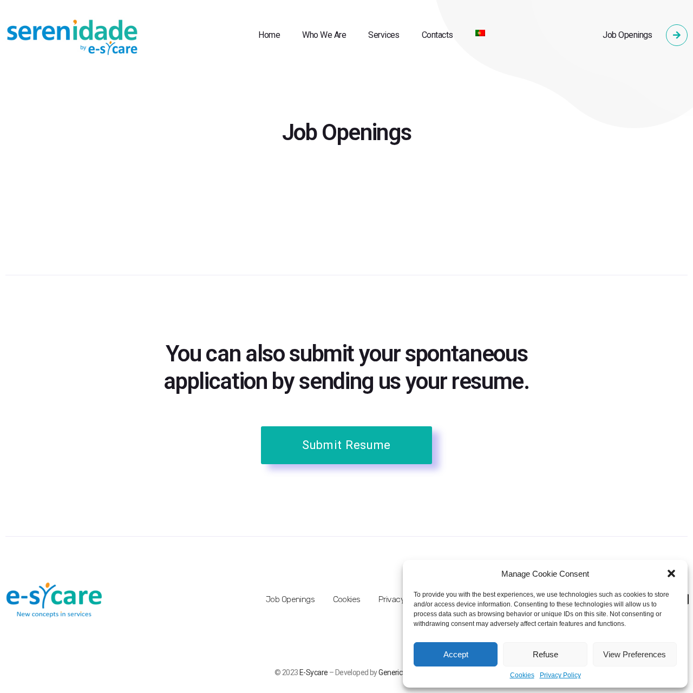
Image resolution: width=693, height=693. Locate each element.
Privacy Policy (560, 675)
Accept (455, 654)
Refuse (545, 654)
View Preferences (634, 654)
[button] (671, 573)
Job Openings (627, 35)
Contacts (437, 35)
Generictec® (398, 672)
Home (269, 35)
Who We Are (324, 35)
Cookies (522, 675)
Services (384, 35)
